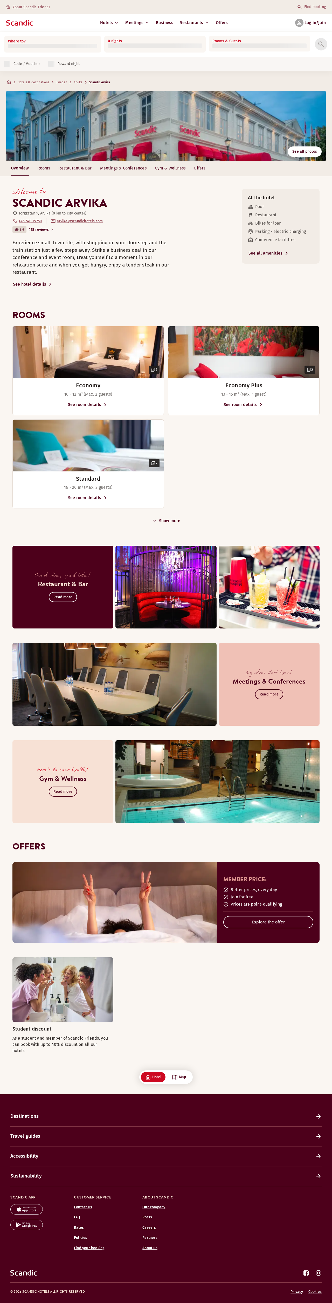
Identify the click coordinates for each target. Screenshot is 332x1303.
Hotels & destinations (34, 82)
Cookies (315, 1292)
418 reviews (39, 229)
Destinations (24, 1116)
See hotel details (29, 284)
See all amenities (265, 253)
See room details (84, 404)
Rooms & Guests (226, 41)
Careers (149, 1227)
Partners (149, 1237)
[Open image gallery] (88, 352)
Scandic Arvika (99, 82)
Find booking (315, 7)
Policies (80, 1237)
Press (147, 1217)
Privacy (296, 1292)
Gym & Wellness (170, 168)
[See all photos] (166, 126)
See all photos (304, 151)
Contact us (83, 1207)
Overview (20, 168)
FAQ (77, 1217)
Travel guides (25, 1136)
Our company (153, 1207)
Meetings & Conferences (123, 168)
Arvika (78, 82)
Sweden (61, 82)
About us (149, 1248)
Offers (222, 22)
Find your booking (89, 1248)
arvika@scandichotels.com (80, 221)
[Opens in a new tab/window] (26, 1213)
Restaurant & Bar (75, 168)
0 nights (115, 41)
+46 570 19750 (30, 221)
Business (165, 22)
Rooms (43, 168)
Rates (79, 1227)
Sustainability (26, 1176)
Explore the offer (268, 922)
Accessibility (24, 1156)
